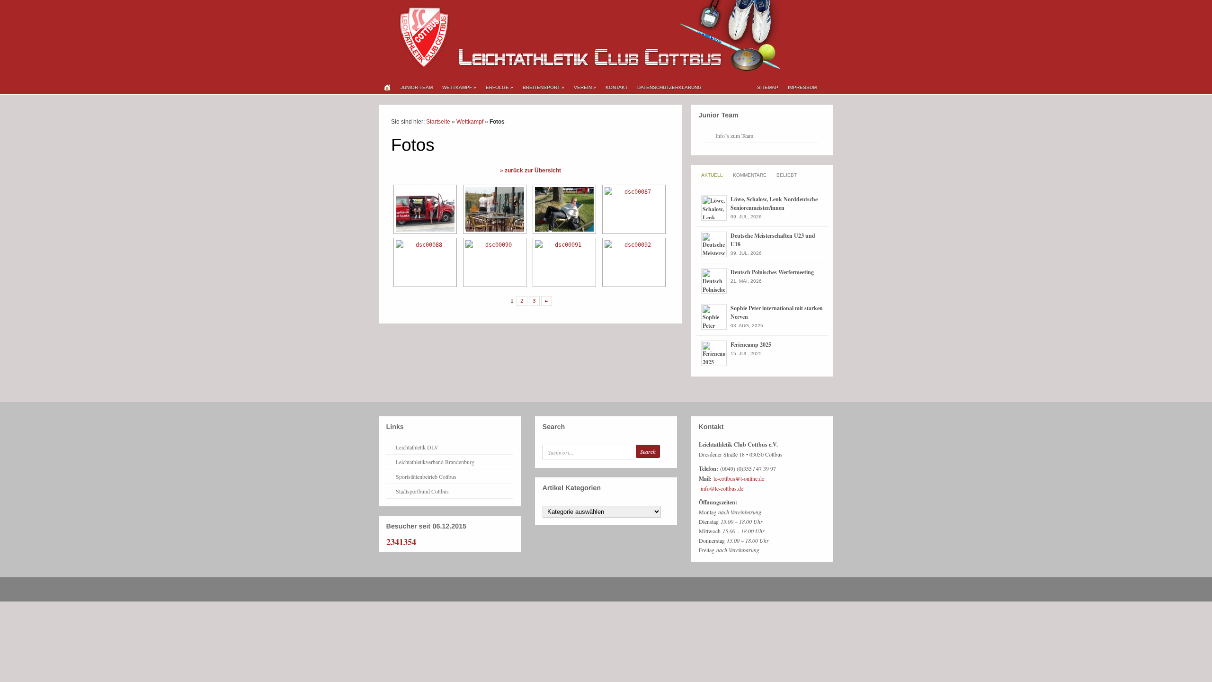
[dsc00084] (424, 209)
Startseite (438, 121)
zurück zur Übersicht (533, 170)
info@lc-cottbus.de (722, 488)
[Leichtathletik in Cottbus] (580, 69)
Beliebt (786, 175)
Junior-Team (417, 87)
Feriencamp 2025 (751, 345)
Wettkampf (459, 87)
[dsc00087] (633, 209)
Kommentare (749, 175)
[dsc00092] (633, 262)
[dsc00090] (493, 262)
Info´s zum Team (734, 135)
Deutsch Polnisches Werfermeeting (772, 272)
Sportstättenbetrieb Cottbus (426, 476)
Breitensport (543, 87)
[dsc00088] (424, 262)
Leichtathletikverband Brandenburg (435, 462)
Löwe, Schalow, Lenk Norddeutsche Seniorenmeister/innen (774, 203)
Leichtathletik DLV (417, 447)
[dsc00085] (493, 209)
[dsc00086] (563, 209)
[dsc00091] (563, 262)
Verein (585, 87)
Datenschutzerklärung (669, 87)
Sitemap (767, 87)
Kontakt (617, 87)
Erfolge (499, 87)
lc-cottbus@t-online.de (738, 478)
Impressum (802, 87)
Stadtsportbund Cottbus (422, 491)
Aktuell (712, 175)
